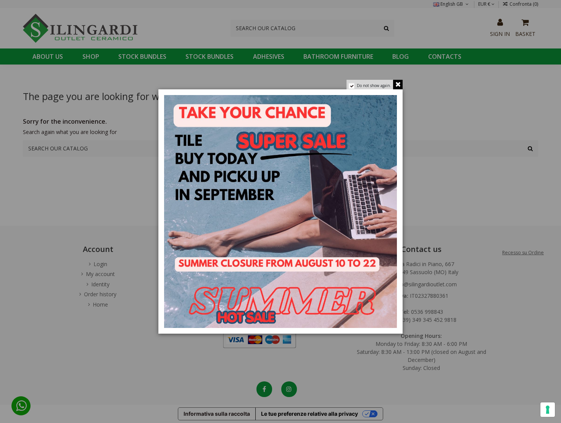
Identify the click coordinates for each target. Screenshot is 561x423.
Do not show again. (374, 85)
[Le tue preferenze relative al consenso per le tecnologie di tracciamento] (547, 409)
